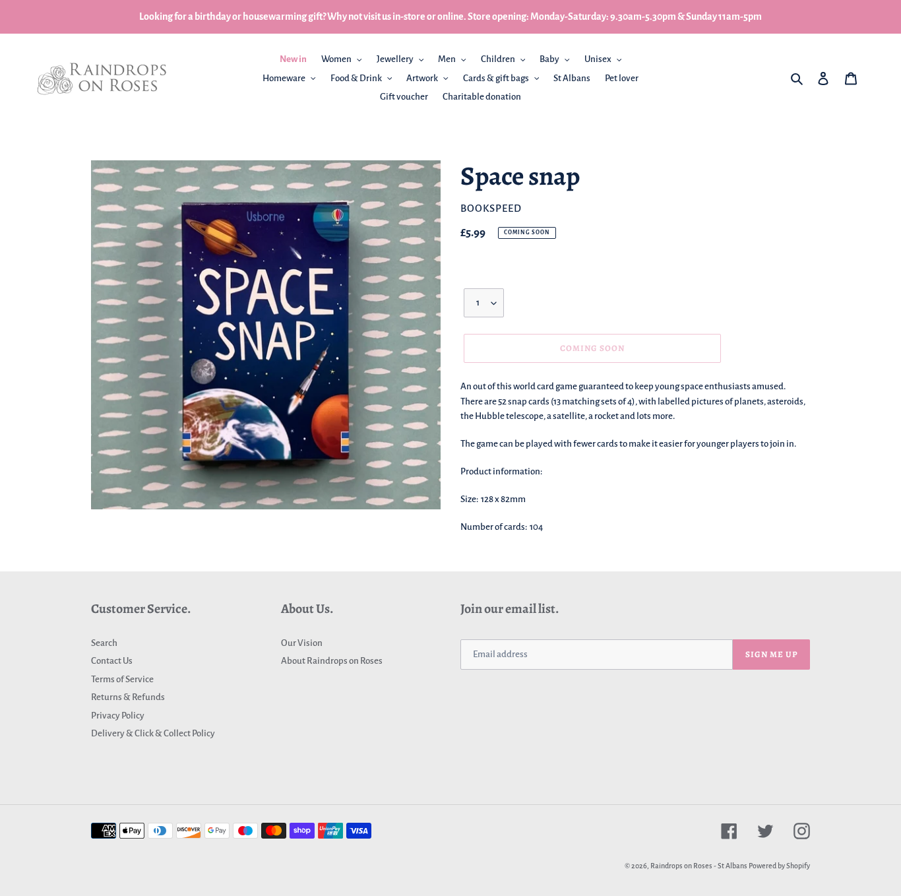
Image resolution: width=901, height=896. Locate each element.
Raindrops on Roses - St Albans (698, 866)
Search (104, 643)
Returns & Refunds (128, 697)
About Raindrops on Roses (332, 661)
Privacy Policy (117, 715)
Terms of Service (122, 679)
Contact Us (112, 661)
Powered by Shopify (779, 866)
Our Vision (302, 643)
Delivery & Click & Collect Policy (153, 733)
